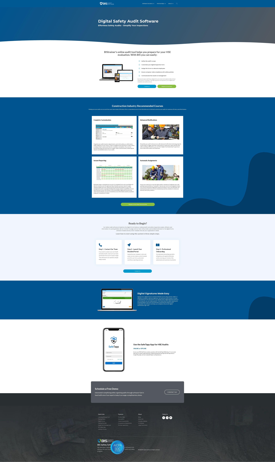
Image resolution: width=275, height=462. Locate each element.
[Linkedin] (170, 417)
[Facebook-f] (163, 417)
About (170, 3)
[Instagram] (167, 417)
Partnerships (160, 3)
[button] (176, 3)
